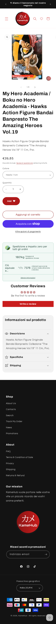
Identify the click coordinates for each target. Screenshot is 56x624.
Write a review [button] (28, 304)
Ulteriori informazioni (28, 278)
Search (10, 415)
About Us (11, 403)
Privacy (10, 463)
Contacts (11, 409)
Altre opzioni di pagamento (28, 231)
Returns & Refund (15, 475)
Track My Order (14, 421)
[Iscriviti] (45, 554)
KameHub (22, 616)
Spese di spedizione (24, 163)
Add (9, 201)
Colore (6, 168)
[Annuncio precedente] (6, 4)
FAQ (8, 451)
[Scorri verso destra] (35, 87)
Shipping (10, 469)
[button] (6, 18)
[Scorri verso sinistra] (21, 87)
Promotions (12, 433)
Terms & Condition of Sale (19, 457)
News (9, 427)
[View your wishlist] (41, 18)
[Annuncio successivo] (50, 4)
